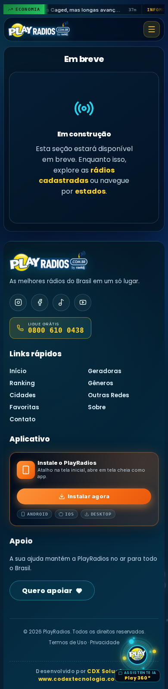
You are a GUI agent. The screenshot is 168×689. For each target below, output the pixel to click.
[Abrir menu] (151, 29)
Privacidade (104, 642)
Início (17, 371)
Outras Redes (108, 395)
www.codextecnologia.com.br (84, 679)
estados (90, 191)
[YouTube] (82, 302)
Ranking (22, 383)
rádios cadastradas (77, 175)
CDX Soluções (108, 671)
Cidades (22, 395)
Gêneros (100, 383)
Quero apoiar (47, 591)
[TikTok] (61, 302)
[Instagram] (18, 302)
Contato (22, 419)
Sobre (97, 407)
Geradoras (104, 371)
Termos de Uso (68, 642)
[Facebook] (39, 302)
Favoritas (24, 407)
